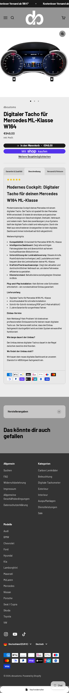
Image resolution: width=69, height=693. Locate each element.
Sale (40, 513)
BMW (6, 537)
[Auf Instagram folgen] (6, 634)
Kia (5, 561)
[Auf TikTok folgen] (24, 634)
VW (5, 622)
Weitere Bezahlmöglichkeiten (34, 156)
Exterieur (43, 488)
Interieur (43, 494)
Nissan (7, 592)
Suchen (8, 470)
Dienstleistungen (47, 507)
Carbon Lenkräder (48, 470)
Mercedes (9, 585)
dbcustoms (10, 107)
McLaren (8, 579)
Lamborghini (11, 567)
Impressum (10, 488)
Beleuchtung (45, 476)
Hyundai (8, 555)
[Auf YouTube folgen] (15, 634)
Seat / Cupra (10, 604)
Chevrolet (9, 543)
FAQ (6, 476)
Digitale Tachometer (49, 482)
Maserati (8, 573)
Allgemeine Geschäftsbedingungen (17, 496)
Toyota (7, 616)
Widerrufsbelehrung (15, 482)
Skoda (7, 610)
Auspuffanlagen (47, 500)
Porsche (8, 598)
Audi (6, 531)
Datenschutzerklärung (16, 504)
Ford (6, 549)
